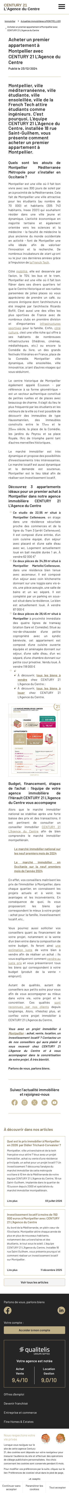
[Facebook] (15, 1102)
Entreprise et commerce (20, 1412)
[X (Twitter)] (34, 1102)
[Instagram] (24, 1102)
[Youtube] (54, 1102)
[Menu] (61, 6)
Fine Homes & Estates (19, 1421)
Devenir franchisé (16, 1403)
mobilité (21, 271)
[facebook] (8, 1310)
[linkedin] (61, 1310)
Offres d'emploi (14, 1394)
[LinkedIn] (44, 1102)
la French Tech (39, 262)
